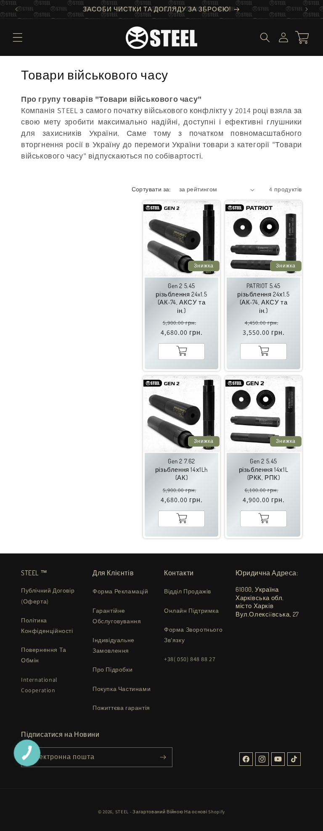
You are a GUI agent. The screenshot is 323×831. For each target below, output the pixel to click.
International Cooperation (39, 685)
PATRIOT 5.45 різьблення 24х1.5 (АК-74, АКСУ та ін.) (263, 298)
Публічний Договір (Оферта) (47, 596)
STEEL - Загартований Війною (149, 812)
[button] (17, 37)
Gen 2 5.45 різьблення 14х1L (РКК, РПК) (264, 469)
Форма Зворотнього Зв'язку (193, 635)
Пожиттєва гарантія (121, 708)
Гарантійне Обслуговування (117, 616)
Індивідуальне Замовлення (114, 645)
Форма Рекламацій (120, 591)
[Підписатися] (163, 757)
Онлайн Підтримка (191, 610)
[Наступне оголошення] (306, 9)
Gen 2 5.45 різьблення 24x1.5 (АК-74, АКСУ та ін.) (181, 298)
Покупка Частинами (122, 689)
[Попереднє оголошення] (16, 9)
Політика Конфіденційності (47, 626)
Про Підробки (112, 669)
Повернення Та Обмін (43, 655)
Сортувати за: (151, 189)
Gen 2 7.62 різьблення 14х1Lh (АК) (181, 469)
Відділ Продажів (187, 591)
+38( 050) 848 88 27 (189, 659)
